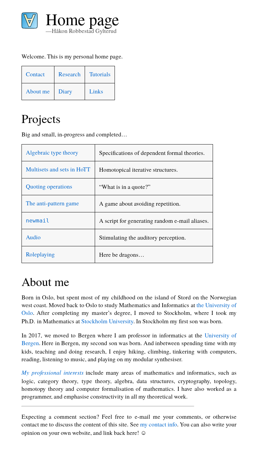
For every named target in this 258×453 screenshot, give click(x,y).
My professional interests (53, 372)
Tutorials (100, 74)
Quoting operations (49, 186)
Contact (35, 74)
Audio (33, 237)
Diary (65, 91)
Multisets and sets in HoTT (58, 169)
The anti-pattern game (52, 203)
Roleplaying (40, 254)
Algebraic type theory (52, 152)
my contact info (158, 424)
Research (69, 74)
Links (96, 91)
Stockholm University (107, 321)
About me (38, 91)
